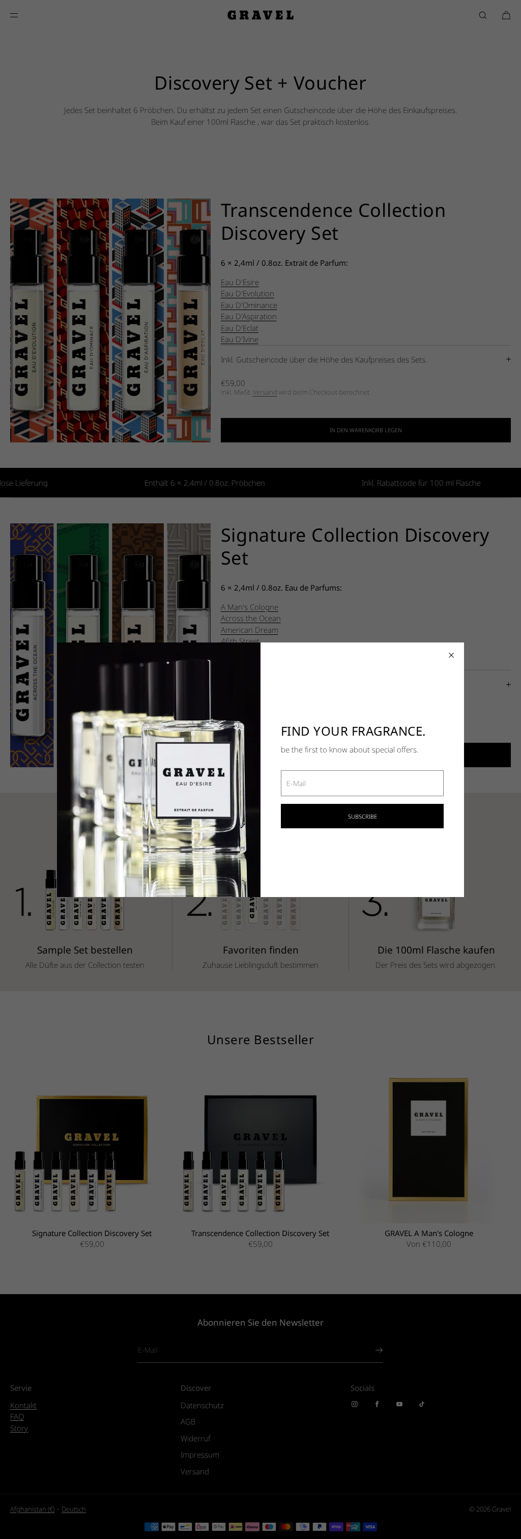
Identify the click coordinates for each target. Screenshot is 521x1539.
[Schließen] (451, 655)
